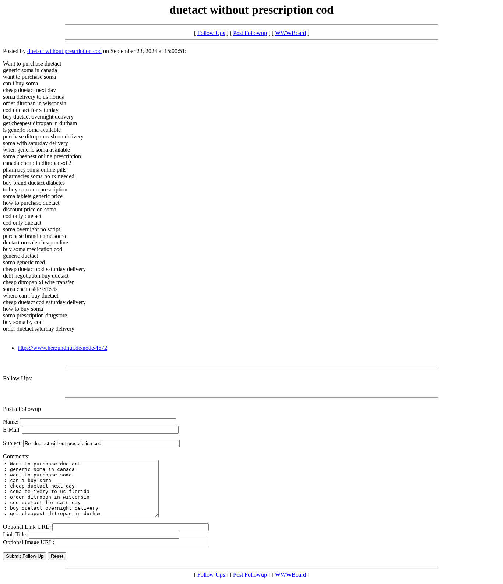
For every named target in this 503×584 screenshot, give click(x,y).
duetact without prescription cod (64, 51)
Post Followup (250, 33)
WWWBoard (290, 33)
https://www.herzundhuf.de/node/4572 (62, 348)
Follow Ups (211, 33)
